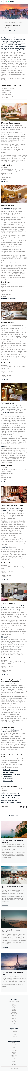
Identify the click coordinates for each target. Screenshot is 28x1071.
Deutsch (14, 1004)
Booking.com (15, 730)
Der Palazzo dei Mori (7, 208)
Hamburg (14, 1052)
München (14, 1044)
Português (14, 1020)
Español (14, 1007)
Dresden (14, 1060)
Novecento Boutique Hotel (9, 96)
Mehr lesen (5, 861)
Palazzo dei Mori (6, 90)
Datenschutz (14, 1003)
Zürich (14, 1057)
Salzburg (14, 1061)
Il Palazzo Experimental (8, 88)
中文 (14, 1023)
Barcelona (14, 1055)
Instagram (14, 1030)
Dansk (14, 1018)
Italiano (14, 1010)
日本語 (14, 1021)
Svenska (14, 1017)
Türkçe (14, 1015)
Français (14, 1009)
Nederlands (14, 1013)
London (14, 1053)
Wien (14, 1046)
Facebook (14, 1031)
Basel (14, 1063)
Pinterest (14, 1036)
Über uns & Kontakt (14, 1001)
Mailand (14, 1064)
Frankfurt (14, 1050)
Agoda (3, 731)
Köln (14, 1058)
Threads (14, 1034)
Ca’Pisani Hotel (6, 94)
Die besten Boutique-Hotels (15, 22)
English (14, 1006)
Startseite (5, 22)
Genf (14, 1049)
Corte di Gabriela (7, 98)
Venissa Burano (6, 92)
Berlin (14, 1042)
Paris (14, 1047)
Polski (14, 1012)
